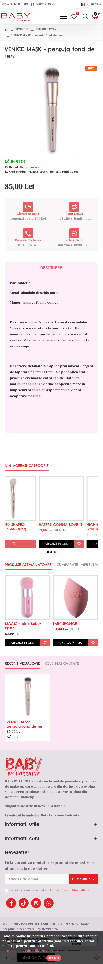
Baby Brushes (30, 167)
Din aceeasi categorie (27, 466)
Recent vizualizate (22, 663)
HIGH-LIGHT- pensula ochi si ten (72, 526)
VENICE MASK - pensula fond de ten (25, 724)
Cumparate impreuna (77, 565)
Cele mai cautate (62, 663)
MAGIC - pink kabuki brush (24, 625)
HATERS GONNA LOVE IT (28, 524)
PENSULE (22, 29)
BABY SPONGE (65, 623)
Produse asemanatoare (28, 565)
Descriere (51, 268)
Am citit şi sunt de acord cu (50, 890)
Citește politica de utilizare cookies (30, 951)
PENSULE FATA (46, 29)
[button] (48, 552)
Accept (54, 958)
